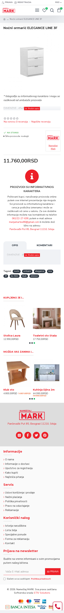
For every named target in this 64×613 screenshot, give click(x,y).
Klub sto (8, 389)
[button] (30, 343)
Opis (15, 245)
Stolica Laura (11, 335)
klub (24, 276)
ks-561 (14, 276)
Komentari (44, 245)
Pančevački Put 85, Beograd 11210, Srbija (32, 229)
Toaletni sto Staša (45, 335)
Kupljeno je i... (13, 297)
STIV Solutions (42, 592)
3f (6, 276)
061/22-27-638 (20, 218)
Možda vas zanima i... (18, 351)
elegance (39, 271)
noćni (16, 271)
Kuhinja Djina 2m (44, 389)
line (50, 271)
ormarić (27, 271)
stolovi (34, 276)
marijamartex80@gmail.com (24, 222)
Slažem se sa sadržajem (29, 578)
